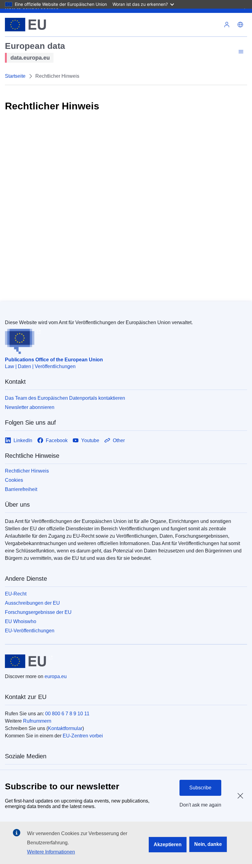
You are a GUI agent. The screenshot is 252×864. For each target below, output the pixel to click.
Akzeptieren (168, 844)
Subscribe (200, 787)
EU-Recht (15, 593)
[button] (240, 24)
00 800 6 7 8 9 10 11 (67, 713)
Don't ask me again (200, 804)
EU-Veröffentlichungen (29, 630)
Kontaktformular (65, 728)
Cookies (14, 480)
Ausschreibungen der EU (32, 603)
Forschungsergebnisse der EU (38, 612)
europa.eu (56, 676)
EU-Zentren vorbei (83, 735)
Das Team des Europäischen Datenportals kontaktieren (65, 398)
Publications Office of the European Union (54, 359)
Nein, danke (208, 844)
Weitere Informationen (51, 851)
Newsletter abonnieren (29, 407)
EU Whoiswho (20, 621)
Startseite (15, 76)
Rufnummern (37, 721)
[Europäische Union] (25, 24)
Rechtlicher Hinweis (27, 470)
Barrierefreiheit (21, 489)
